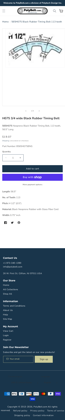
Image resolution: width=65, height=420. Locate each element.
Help (5, 314)
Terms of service (55, 410)
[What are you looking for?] (54, 11)
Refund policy (20, 410)
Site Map (7, 319)
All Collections (10, 289)
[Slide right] (39, 111)
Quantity (6, 151)
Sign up (44, 359)
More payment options (32, 184)
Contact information (43, 415)
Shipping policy (22, 415)
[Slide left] (26, 111)
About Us (8, 310)
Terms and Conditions (14, 305)
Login (6, 335)
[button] (3, 11)
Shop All (7, 293)
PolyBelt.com (40, 406)
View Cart (8, 331)
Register (7, 339)
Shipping (5, 141)
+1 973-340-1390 (12, 263)
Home (5, 21)
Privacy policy (37, 410)
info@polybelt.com (12, 266)
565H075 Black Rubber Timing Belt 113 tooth (36, 21)
